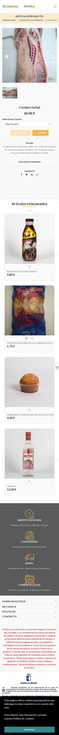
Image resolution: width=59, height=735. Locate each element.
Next (52, 56)
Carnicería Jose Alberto (31, 20)
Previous (6, 56)
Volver (41, 132)
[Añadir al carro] (26, 338)
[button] (4, 722)
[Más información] (30, 267)
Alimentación (9, 20)
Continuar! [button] (29, 729)
